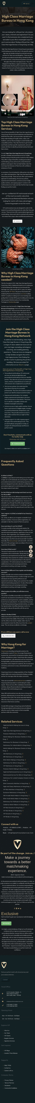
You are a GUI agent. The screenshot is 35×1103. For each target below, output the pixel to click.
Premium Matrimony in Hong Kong (14, 734)
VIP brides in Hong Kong (11, 817)
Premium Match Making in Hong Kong (15, 769)
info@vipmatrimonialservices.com (20, 833)
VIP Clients (7, 1035)
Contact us (18, 221)
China (15, 653)
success (23, 293)
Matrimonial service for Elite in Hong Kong (16, 775)
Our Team (7, 1033)
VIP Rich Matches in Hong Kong (13, 789)
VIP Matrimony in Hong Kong (12, 766)
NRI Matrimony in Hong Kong (12, 757)
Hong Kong (4, 651)
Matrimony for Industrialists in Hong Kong (16, 745)
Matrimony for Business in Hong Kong (15, 742)
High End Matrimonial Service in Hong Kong (17, 772)
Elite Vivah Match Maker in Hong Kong (15, 798)
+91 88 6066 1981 (9, 635)
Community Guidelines (11, 1088)
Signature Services (9, 1041)
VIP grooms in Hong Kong (11, 813)
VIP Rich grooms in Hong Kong (13, 807)
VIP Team (12, 291)
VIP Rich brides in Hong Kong (12, 810)
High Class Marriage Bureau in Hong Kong (16, 731)
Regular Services (9, 1038)
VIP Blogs (7, 1050)
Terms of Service (9, 1083)
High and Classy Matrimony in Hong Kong (16, 786)
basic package (13, 541)
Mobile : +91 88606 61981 (12, 827)
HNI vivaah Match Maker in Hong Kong (15, 795)
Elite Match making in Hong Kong (13, 760)
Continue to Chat (18, 443)
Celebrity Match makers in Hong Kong (15, 804)
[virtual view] (31, 551)
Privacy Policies (9, 1080)
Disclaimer (8, 1085)
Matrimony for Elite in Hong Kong (14, 763)
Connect (5, 979)
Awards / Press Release (11, 1053)
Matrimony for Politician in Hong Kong (15, 801)
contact (30, 623)
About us (22, 365)
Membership (12, 302)
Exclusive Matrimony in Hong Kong (14, 792)
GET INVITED (6, 923)
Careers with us (8, 1070)
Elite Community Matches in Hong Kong (15, 783)
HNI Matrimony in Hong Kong (12, 754)
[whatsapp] (31, 547)
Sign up (27, 3)
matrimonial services (19, 680)
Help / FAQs (7, 1065)
